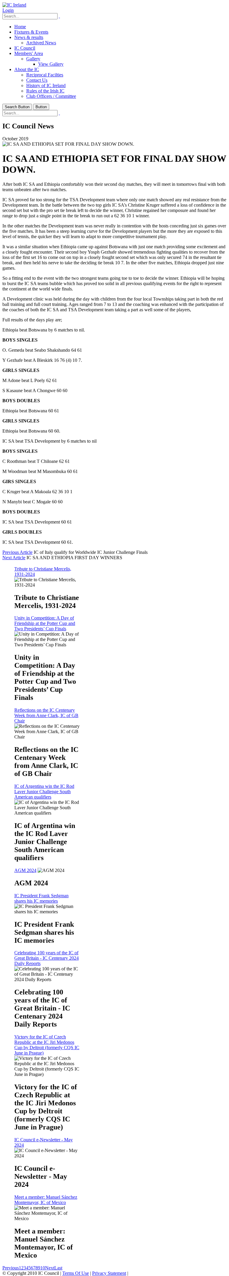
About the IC (26, 69)
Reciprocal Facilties (44, 74)
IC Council (24, 48)
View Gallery (51, 64)
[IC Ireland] (14, 4)
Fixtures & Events (31, 31)
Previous (10, 1267)
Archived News (41, 42)
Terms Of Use (75, 1273)
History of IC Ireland (46, 85)
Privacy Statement (109, 1273)
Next (49, 1267)
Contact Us (36, 80)
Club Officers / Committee (51, 96)
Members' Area (28, 53)
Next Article (13, 557)
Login (8, 10)
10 (42, 1267)
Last (58, 1267)
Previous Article (17, 552)
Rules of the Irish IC (45, 90)
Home (20, 26)
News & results (28, 37)
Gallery (33, 58)
